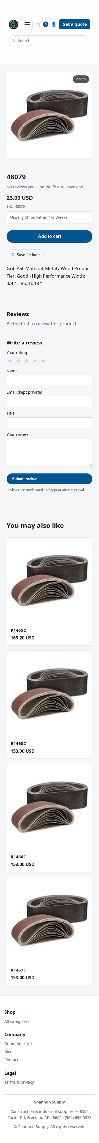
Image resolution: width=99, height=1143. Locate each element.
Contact (11, 1059)
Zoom (81, 79)
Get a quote (74, 24)
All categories (16, 1021)
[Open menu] (27, 24)
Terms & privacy (19, 1082)
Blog (8, 1051)
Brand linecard (18, 1043)
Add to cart (49, 236)
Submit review (24, 479)
